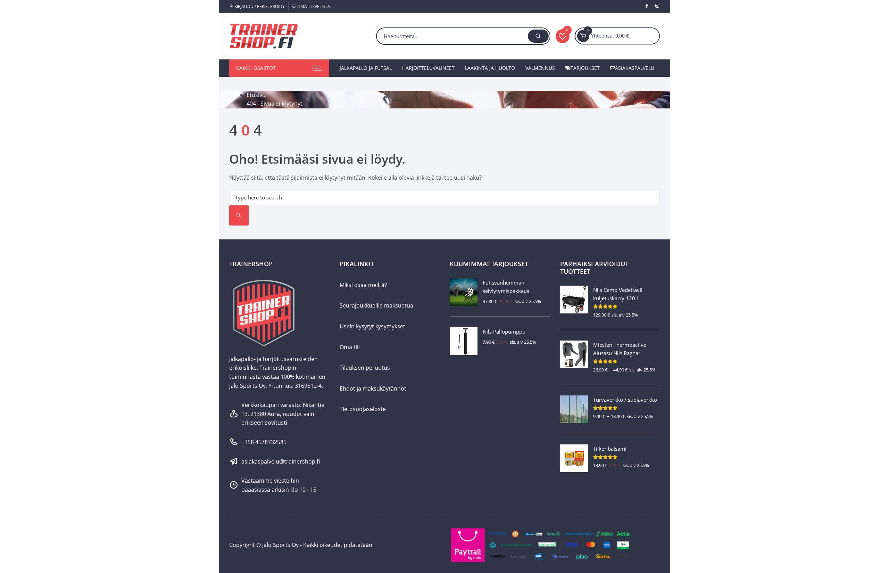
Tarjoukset (585, 68)
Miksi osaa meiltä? (363, 285)
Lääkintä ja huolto (490, 68)
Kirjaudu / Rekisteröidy (259, 6)
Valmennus (540, 68)
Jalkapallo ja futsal (366, 68)
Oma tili (350, 347)
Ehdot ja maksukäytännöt (373, 388)
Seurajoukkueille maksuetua (376, 305)
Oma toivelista (313, 6)
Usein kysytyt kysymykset (372, 326)
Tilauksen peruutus (365, 367)
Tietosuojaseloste (363, 409)
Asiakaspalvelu (634, 68)
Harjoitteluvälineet (428, 68)
